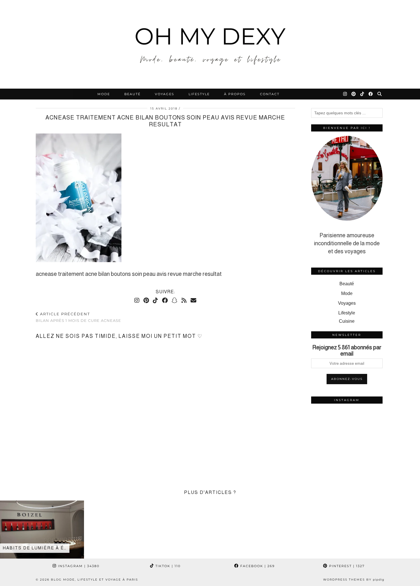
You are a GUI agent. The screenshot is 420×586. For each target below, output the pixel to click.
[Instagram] (345, 94)
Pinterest (346, 566)
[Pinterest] (353, 94)
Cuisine (347, 321)
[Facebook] (371, 94)
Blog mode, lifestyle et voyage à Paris (94, 579)
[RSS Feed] (184, 300)
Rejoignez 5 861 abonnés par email (346, 350)
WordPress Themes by (353, 579)
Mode (103, 94)
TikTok (167, 566)
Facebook (257, 566)
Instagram (78, 566)
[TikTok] (362, 94)
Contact (269, 94)
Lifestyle (199, 94)
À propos (235, 94)
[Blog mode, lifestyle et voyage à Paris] (210, 44)
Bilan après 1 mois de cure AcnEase (78, 317)
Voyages (164, 94)
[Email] (193, 300)
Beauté (132, 94)
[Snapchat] (174, 300)
